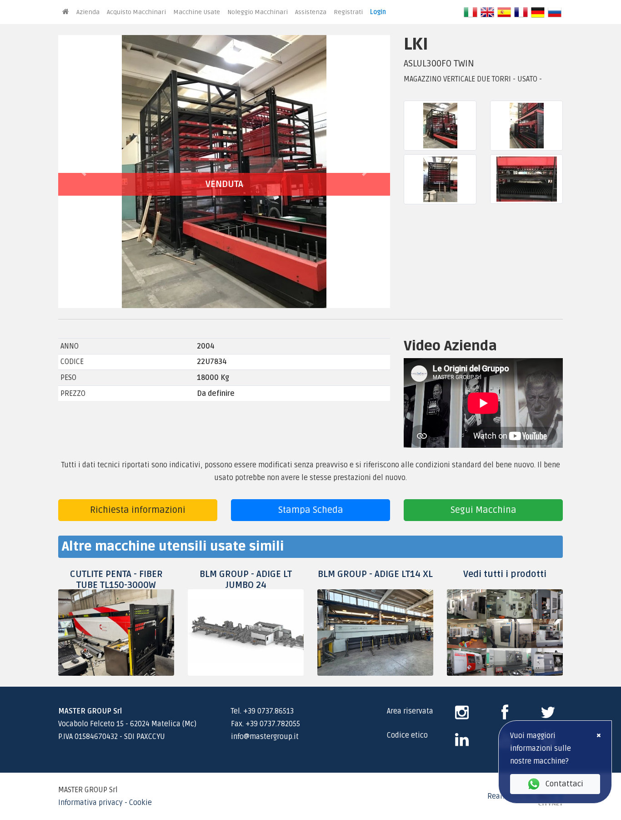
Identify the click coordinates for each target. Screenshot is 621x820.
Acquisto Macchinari (136, 12)
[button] (83, 171)
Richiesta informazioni (137, 510)
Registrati (348, 12)
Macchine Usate (196, 12)
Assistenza (310, 12)
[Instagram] (462, 715)
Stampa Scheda (310, 510)
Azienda (88, 12)
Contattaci (564, 784)
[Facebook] (504, 715)
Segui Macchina (483, 510)
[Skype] (462, 743)
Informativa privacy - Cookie (105, 802)
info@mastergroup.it (265, 736)
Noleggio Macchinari (257, 12)
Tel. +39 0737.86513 (262, 711)
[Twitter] (548, 715)
